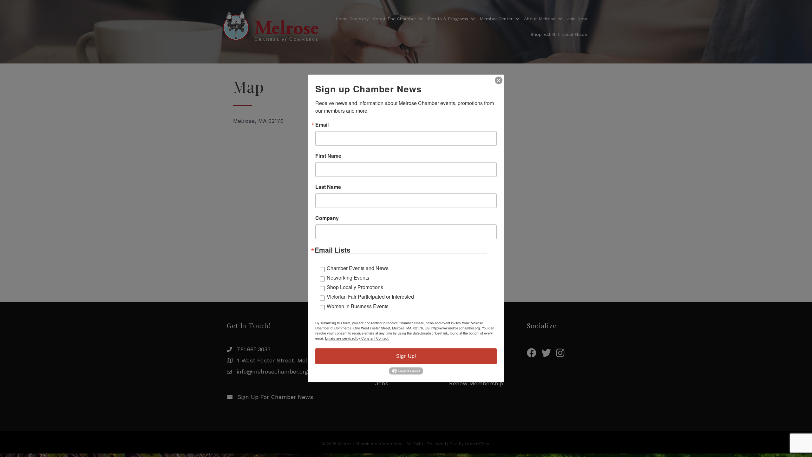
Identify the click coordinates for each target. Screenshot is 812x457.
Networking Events (348, 277)
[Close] (498, 80)
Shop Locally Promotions (355, 287)
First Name (328, 155)
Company (327, 218)
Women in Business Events (358, 306)
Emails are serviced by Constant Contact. (357, 338)
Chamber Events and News (358, 268)
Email (322, 124)
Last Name (328, 186)
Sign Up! (406, 356)
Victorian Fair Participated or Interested (370, 296)
